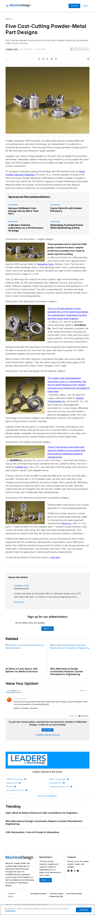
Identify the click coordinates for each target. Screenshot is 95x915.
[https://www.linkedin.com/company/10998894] (71, 871)
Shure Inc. (66, 523)
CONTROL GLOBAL (57, 894)
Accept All (83, 910)
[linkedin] (43, 59)
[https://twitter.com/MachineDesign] (74, 871)
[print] (88, 59)
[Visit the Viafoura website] (83, 716)
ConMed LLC (21, 467)
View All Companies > (47, 796)
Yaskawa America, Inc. (59, 786)
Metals (9, 19)
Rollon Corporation (57, 779)
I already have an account (47, 734)
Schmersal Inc (55, 783)
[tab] (13, 691)
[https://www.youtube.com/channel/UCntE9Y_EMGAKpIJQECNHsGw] (78, 871)
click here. (55, 557)
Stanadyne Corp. (45, 264)
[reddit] (52, 59)
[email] (56, 59)
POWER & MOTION (56, 896)
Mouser (9, 786)
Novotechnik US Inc (15, 790)
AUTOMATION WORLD (38, 894)
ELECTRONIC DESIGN (74, 894)
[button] (7, 6)
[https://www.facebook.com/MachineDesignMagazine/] (68, 871)
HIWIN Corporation (14, 779)
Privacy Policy (10, 911)
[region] (47, 703)
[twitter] (47, 59)
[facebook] (39, 59)
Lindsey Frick (12, 49)
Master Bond (12, 783)
